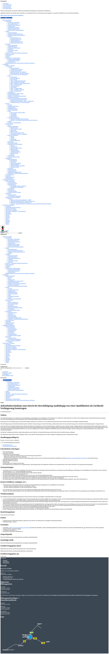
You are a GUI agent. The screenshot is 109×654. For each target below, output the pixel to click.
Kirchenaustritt (12, 169)
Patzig (7, 219)
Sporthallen (14, 113)
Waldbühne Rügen (12, 108)
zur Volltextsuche (7, 8)
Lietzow (8, 216)
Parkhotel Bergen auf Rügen (18, 165)
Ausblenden (3, 17)
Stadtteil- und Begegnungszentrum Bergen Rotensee (24, 120)
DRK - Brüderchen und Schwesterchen (20, 83)
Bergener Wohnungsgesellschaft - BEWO (21, 200)
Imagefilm (8, 175)
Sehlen (7, 224)
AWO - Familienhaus (16, 91)
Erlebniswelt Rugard (13, 106)
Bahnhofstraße (14, 153)
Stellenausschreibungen (14, 48)
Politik (7, 31)
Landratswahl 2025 (15, 40)
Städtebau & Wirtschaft (9, 179)
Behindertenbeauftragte (14, 25)
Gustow (7, 215)
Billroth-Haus (14, 131)
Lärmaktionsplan (12, 191)
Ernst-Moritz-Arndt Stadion (18, 112)
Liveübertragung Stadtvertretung (16, 35)
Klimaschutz (11, 189)
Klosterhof (13, 130)
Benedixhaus (14, 160)
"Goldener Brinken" (16, 151)
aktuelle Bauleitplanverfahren (13, 207)
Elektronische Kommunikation (16, 30)
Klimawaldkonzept (15, 140)
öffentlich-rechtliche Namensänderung (18, 173)
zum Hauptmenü (7, 4)
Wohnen (10, 198)
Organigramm (11, 26)
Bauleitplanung (12, 184)
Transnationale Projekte (14, 59)
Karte (9, 125)
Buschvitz (8, 212)
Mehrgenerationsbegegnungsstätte (20, 118)
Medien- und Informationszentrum (17, 96)
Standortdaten (11, 182)
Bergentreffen (11, 61)
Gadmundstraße (15, 150)
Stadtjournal (11, 155)
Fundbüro (10, 51)
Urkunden (10, 168)
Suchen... (3, 233)
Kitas (9, 75)
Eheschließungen (12, 159)
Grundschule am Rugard (17, 69)
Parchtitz (8, 217)
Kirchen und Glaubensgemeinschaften (17, 98)
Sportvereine (14, 116)
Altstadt (13, 145)
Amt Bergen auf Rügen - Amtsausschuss (16, 211)
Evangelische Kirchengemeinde (18, 99)
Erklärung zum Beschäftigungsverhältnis (77, 458)
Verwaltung (8, 21)
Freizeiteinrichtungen (13, 117)
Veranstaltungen (10, 174)
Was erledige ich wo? (13, 23)
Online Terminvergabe (13, 29)
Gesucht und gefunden (6, 368)
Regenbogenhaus (15, 86)
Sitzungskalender (12, 32)
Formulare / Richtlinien (14, 22)
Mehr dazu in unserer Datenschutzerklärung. (12, 15)
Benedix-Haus (14, 127)
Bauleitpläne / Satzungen (17, 187)
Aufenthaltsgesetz (7, 444)
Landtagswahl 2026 (16, 37)
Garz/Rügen (9, 213)
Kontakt (5, 560)
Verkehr (8, 56)
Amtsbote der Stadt (13, 50)
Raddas (12, 137)
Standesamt (9, 158)
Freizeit (7, 103)
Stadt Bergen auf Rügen (11, 210)
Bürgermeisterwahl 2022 (17, 42)
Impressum (6, 561)
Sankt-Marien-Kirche (16, 129)
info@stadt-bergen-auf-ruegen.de (13, 579)
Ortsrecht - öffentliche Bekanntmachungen (17, 53)
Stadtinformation (10, 177)
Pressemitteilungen (13, 45)
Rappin (7, 222)
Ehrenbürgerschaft (13, 143)
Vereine (10, 121)
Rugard (12, 136)
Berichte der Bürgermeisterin (15, 34)
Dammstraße (14, 146)
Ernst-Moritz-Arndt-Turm (17, 132)
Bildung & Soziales (10, 65)
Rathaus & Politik (7, 20)
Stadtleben (6, 64)
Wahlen (10, 36)
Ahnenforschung (12, 170)
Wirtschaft (8, 193)
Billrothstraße (14, 149)
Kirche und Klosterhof (16, 148)
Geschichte (11, 141)
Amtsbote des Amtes (11, 208)
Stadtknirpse (14, 77)
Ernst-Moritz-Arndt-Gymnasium (19, 74)
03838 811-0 (8, 576)
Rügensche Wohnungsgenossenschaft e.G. (21, 202)
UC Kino (10, 105)
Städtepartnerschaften (13, 60)
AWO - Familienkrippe (16, 88)
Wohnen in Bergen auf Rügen (13, 197)
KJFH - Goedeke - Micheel (17, 89)
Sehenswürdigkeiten (13, 126)
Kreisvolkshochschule (13, 94)
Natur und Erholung (13, 135)
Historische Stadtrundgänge (15, 144)
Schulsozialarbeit (15, 68)
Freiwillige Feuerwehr (13, 97)
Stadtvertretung (10, 54)
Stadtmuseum (11, 107)
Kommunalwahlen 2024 (17, 41)
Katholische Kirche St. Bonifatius (19, 134)
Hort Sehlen (14, 87)
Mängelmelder (9, 178)
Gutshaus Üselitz (15, 167)
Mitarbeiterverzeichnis (14, 27)
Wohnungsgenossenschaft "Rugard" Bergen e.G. (23, 201)
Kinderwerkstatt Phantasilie (18, 82)
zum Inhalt (6, 3)
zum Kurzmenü (7, 7)
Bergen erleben (9, 124)
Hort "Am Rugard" (15, 78)
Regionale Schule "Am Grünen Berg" (20, 73)
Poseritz (8, 220)
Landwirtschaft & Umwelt (14, 192)
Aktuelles (8, 44)
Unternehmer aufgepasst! (14, 196)
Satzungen (8, 55)
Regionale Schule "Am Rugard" (18, 72)
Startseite (5, 371)
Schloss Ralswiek (15, 164)
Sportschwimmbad (13, 110)
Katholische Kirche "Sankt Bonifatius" (20, 102)
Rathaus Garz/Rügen (16, 163)
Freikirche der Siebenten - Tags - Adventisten (22, 101)
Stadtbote (10, 49)
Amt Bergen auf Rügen (8, 205)
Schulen (10, 67)
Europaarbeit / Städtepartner (13, 58)
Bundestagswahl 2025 (16, 39)
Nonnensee (13, 139)
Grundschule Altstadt (16, 70)
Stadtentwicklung (10, 181)
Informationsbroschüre (14, 156)
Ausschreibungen (12, 46)
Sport (9, 111)
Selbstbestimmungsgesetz (14, 172)
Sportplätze (13, 115)
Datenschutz (6, 562)
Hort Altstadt (14, 79)
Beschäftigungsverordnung (10, 446)
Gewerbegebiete (12, 194)
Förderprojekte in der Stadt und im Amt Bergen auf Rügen (20, 63)
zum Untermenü (7, 6)
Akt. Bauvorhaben (12, 183)
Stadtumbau (11, 188)
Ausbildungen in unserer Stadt (15, 93)
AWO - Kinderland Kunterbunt (18, 80)
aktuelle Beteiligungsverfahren (18, 186)
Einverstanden (9, 17)
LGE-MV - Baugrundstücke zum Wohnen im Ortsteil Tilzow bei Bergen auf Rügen (31, 203)
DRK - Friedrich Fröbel (16, 84)
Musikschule (11, 92)
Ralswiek (8, 221)
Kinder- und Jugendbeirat (14, 122)
